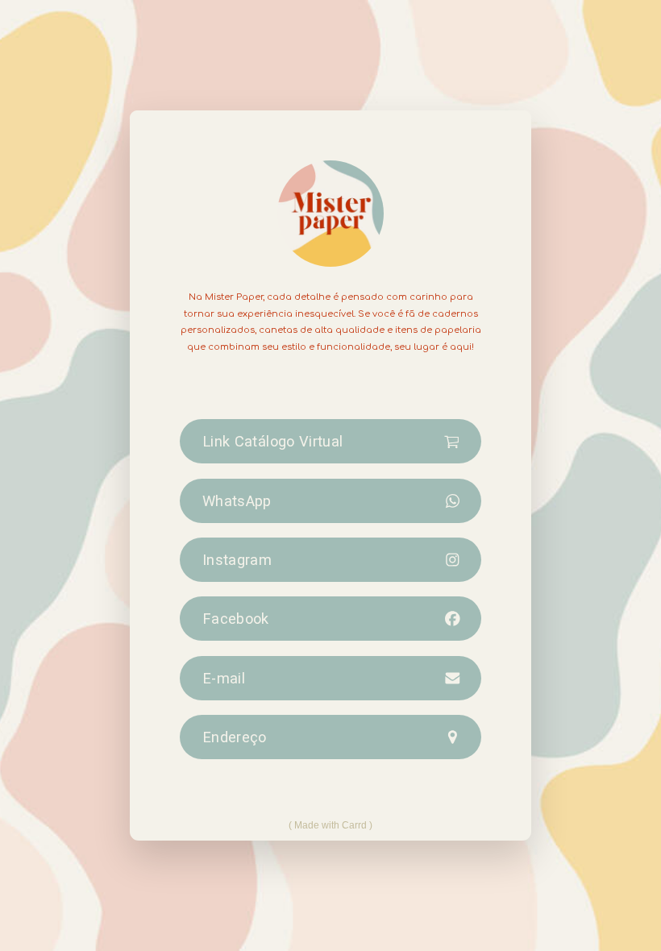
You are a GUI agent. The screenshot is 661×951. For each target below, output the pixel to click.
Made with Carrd (330, 825)
